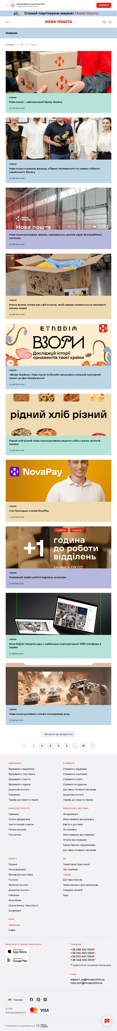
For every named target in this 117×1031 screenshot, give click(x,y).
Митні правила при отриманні (78, 834)
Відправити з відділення (21, 768)
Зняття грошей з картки (21, 824)
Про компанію (70, 869)
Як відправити (70, 814)
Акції (65, 895)
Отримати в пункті (73, 779)
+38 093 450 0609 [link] (82, 956)
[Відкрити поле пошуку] (104, 22)
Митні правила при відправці (78, 819)
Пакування (14, 794)
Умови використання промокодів (80, 884)
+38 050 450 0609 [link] (82, 952)
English (12, 930)
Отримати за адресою (75, 784)
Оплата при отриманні (75, 839)
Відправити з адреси (20, 784)
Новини (67, 874)
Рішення (13, 864)
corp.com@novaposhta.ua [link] (86, 982)
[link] (58, 13)
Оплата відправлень (19, 819)
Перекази (14, 814)
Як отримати (69, 829)
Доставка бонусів (72, 879)
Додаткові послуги (19, 789)
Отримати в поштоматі (75, 774)
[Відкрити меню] (7, 22)
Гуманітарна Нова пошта (76, 864)
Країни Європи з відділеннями (79, 845)
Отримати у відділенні (75, 768)
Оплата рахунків (17, 829)
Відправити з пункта (19, 779)
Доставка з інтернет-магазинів (79, 789)
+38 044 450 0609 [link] (82, 959)
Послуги (13, 879)
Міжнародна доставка (21, 874)
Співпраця (14, 895)
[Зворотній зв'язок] (107, 1021)
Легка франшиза (17, 869)
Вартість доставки (73, 824)
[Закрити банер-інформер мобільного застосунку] (7, 5)
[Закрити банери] (114, 13)
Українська (14, 924)
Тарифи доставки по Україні (23, 799)
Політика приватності (16, 1012)
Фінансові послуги (18, 884)
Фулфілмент (15, 910)
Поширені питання (72, 890)
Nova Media (15, 900)
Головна (10, 44)
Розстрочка (15, 834)
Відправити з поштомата (22, 774)
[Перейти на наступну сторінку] (92, 745)
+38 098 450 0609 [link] (82, 949)
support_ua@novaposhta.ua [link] (87, 979)
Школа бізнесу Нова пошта (23, 905)
